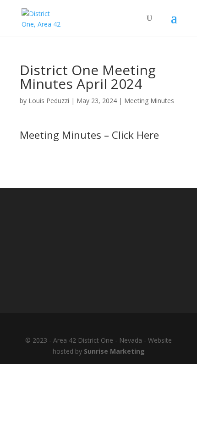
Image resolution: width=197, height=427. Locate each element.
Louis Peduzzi (48, 100)
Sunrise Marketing (114, 351)
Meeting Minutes (149, 100)
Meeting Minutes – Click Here (89, 135)
